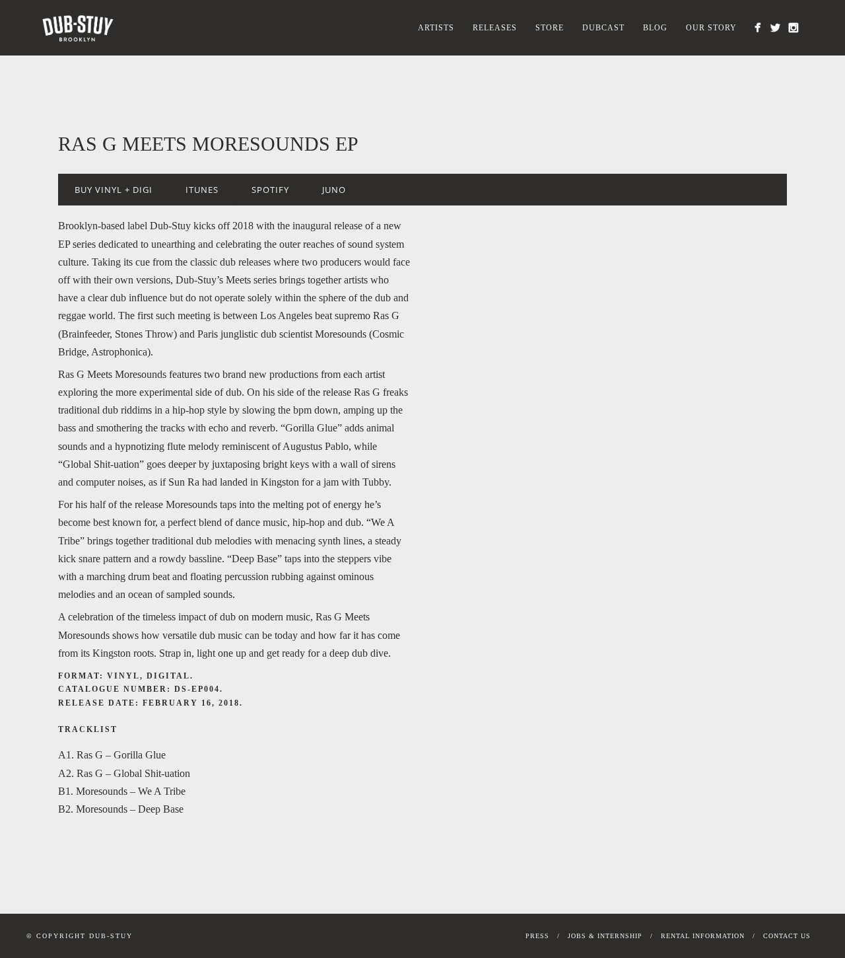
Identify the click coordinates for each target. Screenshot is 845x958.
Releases (495, 27)
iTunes (202, 190)
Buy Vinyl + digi (113, 190)
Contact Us (787, 936)
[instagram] (793, 27)
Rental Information (703, 936)
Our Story (711, 27)
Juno (334, 190)
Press (537, 936)
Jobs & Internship (605, 936)
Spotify (270, 190)
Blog (655, 27)
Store (549, 27)
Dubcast (603, 27)
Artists (436, 27)
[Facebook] (757, 27)
